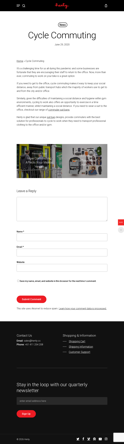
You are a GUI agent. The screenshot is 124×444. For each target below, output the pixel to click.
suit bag (51, 117)
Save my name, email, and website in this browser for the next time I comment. (58, 281)
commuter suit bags (59, 109)
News (63, 24)
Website (20, 262)
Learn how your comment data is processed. (83, 308)
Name (20, 231)
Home (20, 61)
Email (20, 247)
